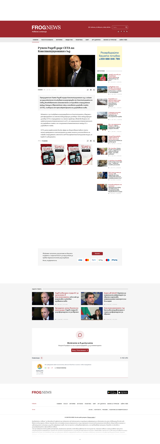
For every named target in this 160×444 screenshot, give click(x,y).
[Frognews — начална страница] (41, 392)
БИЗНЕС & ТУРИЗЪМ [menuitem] (110, 40)
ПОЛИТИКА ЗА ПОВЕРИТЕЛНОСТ (118, 410)
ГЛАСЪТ (65, 404)
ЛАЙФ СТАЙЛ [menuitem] (123, 40)
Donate (97, 254)
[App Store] (123, 392)
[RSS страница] (127, 31)
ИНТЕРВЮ (72, 404)
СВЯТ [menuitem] (87, 40)
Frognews (45, 141)
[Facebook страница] (121, 31)
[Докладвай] (52, 368)
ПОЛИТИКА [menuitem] (79, 40)
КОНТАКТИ (97, 410)
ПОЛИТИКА (88, 404)
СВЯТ (94, 404)
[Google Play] (112, 392)
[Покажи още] (80, 439)
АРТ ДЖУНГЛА (102, 404)
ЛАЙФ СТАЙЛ (124, 404)
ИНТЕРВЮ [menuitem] (59, 40)
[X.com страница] (124, 31)
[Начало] (118, 31)
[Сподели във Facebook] (91, 90)
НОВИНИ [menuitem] (35, 40)
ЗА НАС (91, 410)
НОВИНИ (40, 90)
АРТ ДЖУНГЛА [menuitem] (96, 40)
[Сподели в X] (94, 90)
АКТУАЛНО (80, 404)
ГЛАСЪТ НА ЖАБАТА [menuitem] (47, 40)
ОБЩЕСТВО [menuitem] (69, 40)
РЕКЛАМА (105, 410)
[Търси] (126, 27)
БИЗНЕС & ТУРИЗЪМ (113, 404)
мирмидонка (39, 371)
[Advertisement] (80, 10)
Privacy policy (91, 417)
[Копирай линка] (88, 90)
